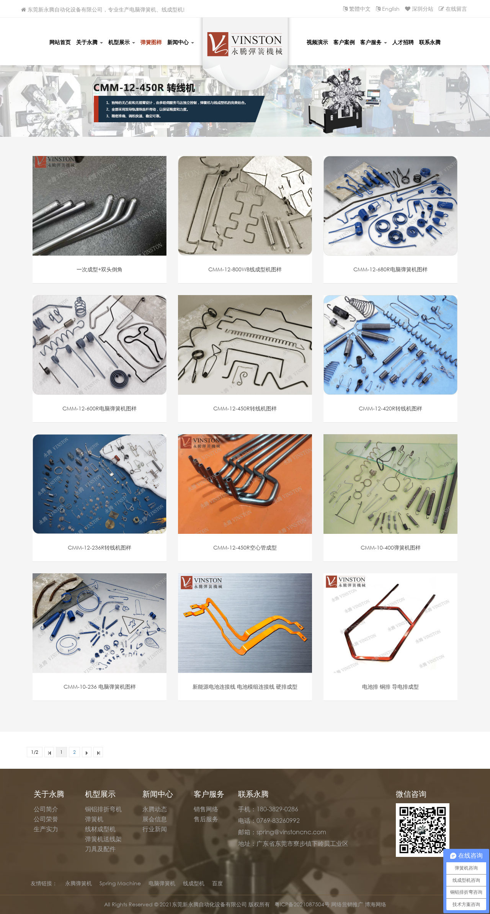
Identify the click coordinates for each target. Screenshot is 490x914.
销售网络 (206, 809)
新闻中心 (178, 42)
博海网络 (375, 904)
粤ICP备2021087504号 (302, 904)
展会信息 (154, 819)
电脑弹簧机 (162, 883)
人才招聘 (403, 42)
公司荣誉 (46, 819)
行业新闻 (154, 829)
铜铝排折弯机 (103, 809)
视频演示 (317, 42)
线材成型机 (100, 829)
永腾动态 (154, 809)
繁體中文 (360, 8)
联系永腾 (430, 42)
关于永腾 (87, 42)
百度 (217, 883)
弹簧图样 (151, 42)
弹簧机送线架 (103, 839)
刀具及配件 (100, 849)
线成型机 (193, 883)
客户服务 (371, 42)
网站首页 (60, 42)
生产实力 (46, 829)
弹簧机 (94, 819)
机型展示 (119, 42)
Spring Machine (120, 883)
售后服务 (206, 819)
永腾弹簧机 (78, 883)
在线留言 (456, 8)
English (391, 8)
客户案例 (344, 42)
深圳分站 (422, 8)
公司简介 (46, 809)
